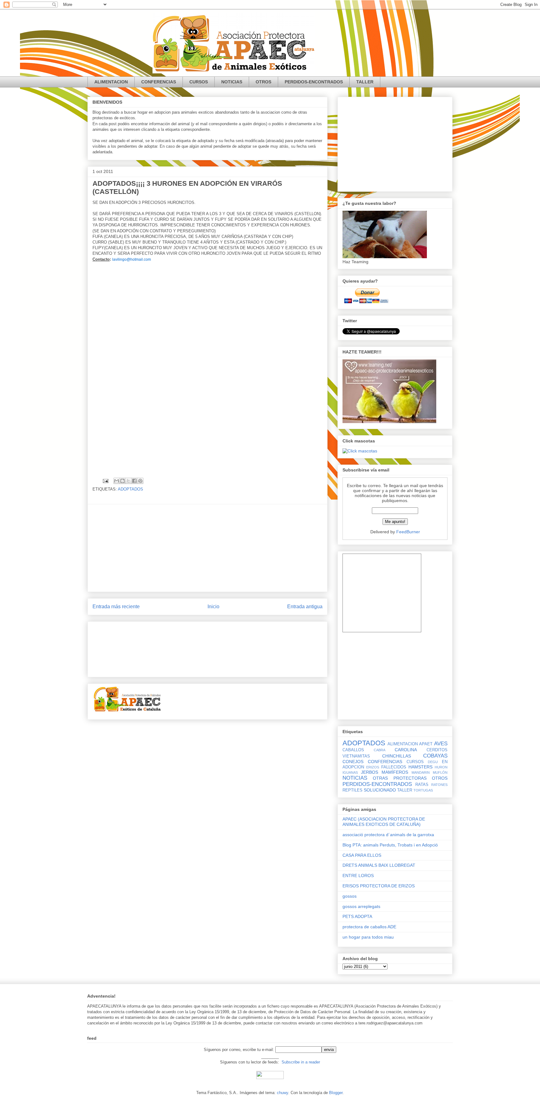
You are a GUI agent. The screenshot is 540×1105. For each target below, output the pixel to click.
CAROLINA (406, 749)
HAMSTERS (420, 766)
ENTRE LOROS (358, 875)
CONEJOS (352, 761)
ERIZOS (372, 767)
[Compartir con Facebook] (134, 481)
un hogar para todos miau (368, 937)
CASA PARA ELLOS (361, 855)
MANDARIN (421, 772)
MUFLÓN (440, 772)
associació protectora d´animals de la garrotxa (388, 834)
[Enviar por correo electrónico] (116, 481)
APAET (425, 744)
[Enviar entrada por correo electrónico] (105, 480)
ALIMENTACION (111, 81)
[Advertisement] (207, 548)
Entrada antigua (304, 606)
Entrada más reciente (116, 606)
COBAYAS (435, 756)
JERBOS (369, 772)
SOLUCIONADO (380, 789)
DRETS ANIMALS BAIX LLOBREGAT (378, 865)
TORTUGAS (423, 790)
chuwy (282, 1092)
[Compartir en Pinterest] (140, 481)
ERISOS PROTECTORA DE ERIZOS (378, 885)
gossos (349, 896)
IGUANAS (350, 772)
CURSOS (198, 81)
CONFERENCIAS (158, 81)
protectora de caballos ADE (369, 926)
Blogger (335, 1092)
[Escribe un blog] (122, 481)
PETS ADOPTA (357, 916)
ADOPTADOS (130, 489)
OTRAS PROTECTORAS (399, 778)
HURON (441, 767)
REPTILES (352, 790)
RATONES (439, 785)
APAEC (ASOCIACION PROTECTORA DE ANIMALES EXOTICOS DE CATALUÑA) (383, 821)
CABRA (379, 750)
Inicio (213, 606)
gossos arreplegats (361, 906)
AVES (441, 744)
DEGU (433, 762)
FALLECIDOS (393, 767)
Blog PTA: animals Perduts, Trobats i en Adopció (390, 844)
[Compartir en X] (128, 481)
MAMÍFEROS (395, 772)
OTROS (263, 81)
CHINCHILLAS (396, 755)
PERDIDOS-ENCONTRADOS (314, 81)
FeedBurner (408, 531)
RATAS (421, 784)
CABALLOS (353, 750)
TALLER (364, 81)
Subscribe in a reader (301, 1062)
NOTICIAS (231, 81)
